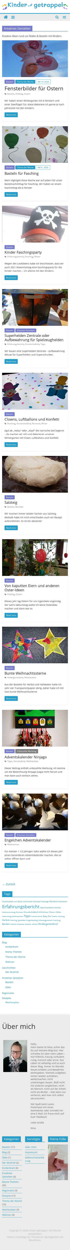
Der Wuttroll (12, 972)
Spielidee (21, 920)
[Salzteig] (35, 458)
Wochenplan (12, 1002)
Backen (10, 506)
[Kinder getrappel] (5, 17)
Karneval (36, 423)
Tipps (43, 344)
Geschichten (9, 967)
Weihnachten (30, 677)
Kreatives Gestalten (26, 330)
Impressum (31, 1152)
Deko (8, 987)
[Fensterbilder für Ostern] (35, 42)
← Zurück (8, 884)
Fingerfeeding (32, 920)
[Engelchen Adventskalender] (35, 795)
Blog (4, 942)
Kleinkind (53, 901)
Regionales (8, 993)
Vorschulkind (19, 761)
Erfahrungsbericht (15, 256)
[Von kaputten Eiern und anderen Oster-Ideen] (35, 541)
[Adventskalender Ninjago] (35, 712)
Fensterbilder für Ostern (34, 88)
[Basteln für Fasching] (35, 128)
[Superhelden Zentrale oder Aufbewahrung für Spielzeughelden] (35, 291)
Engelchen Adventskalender (28, 840)
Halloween (62, 901)
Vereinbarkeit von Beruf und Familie (17, 901)
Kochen (58, 907)
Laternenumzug (8, 912)
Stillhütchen (43, 912)
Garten (55, 916)
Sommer (19, 912)
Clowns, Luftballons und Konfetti (32, 419)
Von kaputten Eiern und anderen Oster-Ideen (32, 587)
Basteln (9, 81)
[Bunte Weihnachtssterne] (35, 628)
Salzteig (11, 502)
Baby (45, 916)
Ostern (27, 93)
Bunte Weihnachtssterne (25, 673)
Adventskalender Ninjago (26, 756)
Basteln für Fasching (22, 173)
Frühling (19, 93)
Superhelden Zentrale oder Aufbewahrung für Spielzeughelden (34, 337)
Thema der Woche (25, 81)
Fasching (29, 256)
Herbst (5, 920)
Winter (37, 256)
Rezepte (6, 998)
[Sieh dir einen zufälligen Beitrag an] (64, 17)
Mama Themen (13, 951)
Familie (14, 924)
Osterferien (49, 907)
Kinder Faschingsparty (23, 252)
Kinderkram (11, 946)
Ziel (49, 916)
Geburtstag (6, 916)
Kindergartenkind (15, 677)
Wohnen (9, 961)
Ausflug (61, 916)
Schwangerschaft (45, 920)
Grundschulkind (32, 344)
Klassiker (19, 506)
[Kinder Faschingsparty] (35, 208)
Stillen (58, 912)
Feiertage (45, 901)
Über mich (30, 1147)
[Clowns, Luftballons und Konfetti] (35, 375)
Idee (42, 907)
